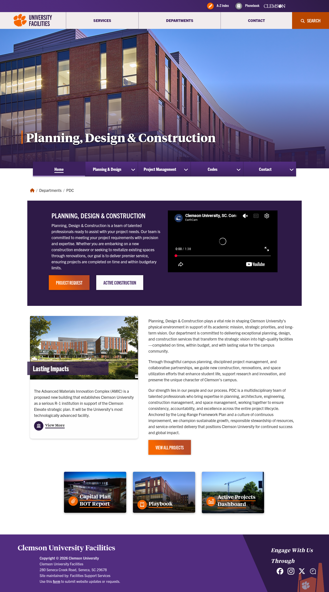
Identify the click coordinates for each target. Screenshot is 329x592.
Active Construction (119, 282)
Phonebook (251, 5)
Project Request (69, 282)
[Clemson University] (33, 20)
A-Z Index (222, 5)
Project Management (160, 169)
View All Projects (170, 447)
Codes (212, 169)
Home (59, 169)
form (56, 581)
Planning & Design (107, 169)
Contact (265, 169)
